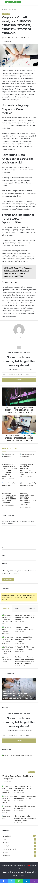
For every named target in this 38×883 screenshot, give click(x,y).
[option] (19, 689)
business (6, 842)
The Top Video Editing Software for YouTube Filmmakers (23, 639)
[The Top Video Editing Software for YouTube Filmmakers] (7, 640)
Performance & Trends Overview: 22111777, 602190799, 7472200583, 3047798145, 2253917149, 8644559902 (9, 470)
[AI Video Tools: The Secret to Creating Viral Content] (7, 650)
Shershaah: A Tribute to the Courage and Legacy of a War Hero (25, 617)
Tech (4, 839)
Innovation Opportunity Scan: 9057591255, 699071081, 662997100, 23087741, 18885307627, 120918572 (28, 499)
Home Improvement (9, 849)
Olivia (6, 38)
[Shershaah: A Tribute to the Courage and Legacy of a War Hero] (7, 619)
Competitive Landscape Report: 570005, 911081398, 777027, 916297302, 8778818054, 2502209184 (9, 498)
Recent (17, 608)
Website (4, 563)
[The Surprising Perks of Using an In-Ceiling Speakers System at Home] (7, 819)
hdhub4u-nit (13, 9)
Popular (6, 608)
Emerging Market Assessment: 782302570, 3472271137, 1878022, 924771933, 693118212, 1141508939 (28, 469)
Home (5, 9)
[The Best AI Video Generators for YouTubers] (7, 630)
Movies (5, 852)
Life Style (6, 846)
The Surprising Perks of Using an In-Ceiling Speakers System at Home (25, 818)
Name (4, 548)
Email (4, 555)
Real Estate (6, 855)
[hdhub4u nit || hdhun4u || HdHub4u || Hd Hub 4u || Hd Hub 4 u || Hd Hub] (13, 2)
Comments (31, 608)
